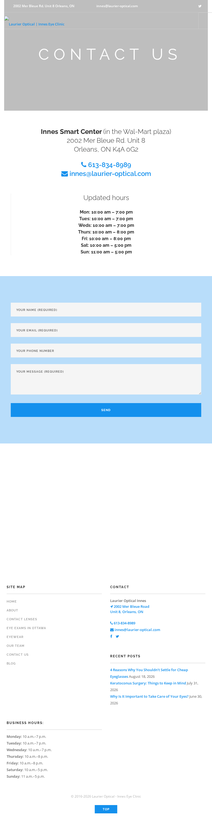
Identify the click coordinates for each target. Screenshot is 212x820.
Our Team (16, 646)
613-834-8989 (108, 165)
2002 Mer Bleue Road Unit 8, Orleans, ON (129, 609)
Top (106, 809)
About (12, 610)
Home (12, 601)
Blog (11, 663)
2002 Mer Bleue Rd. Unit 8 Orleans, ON (43, 6)
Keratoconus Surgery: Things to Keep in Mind (148, 683)
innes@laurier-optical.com (117, 6)
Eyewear (15, 637)
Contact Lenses (22, 619)
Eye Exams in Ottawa (26, 628)
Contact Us (18, 654)
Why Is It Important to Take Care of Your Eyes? (149, 696)
